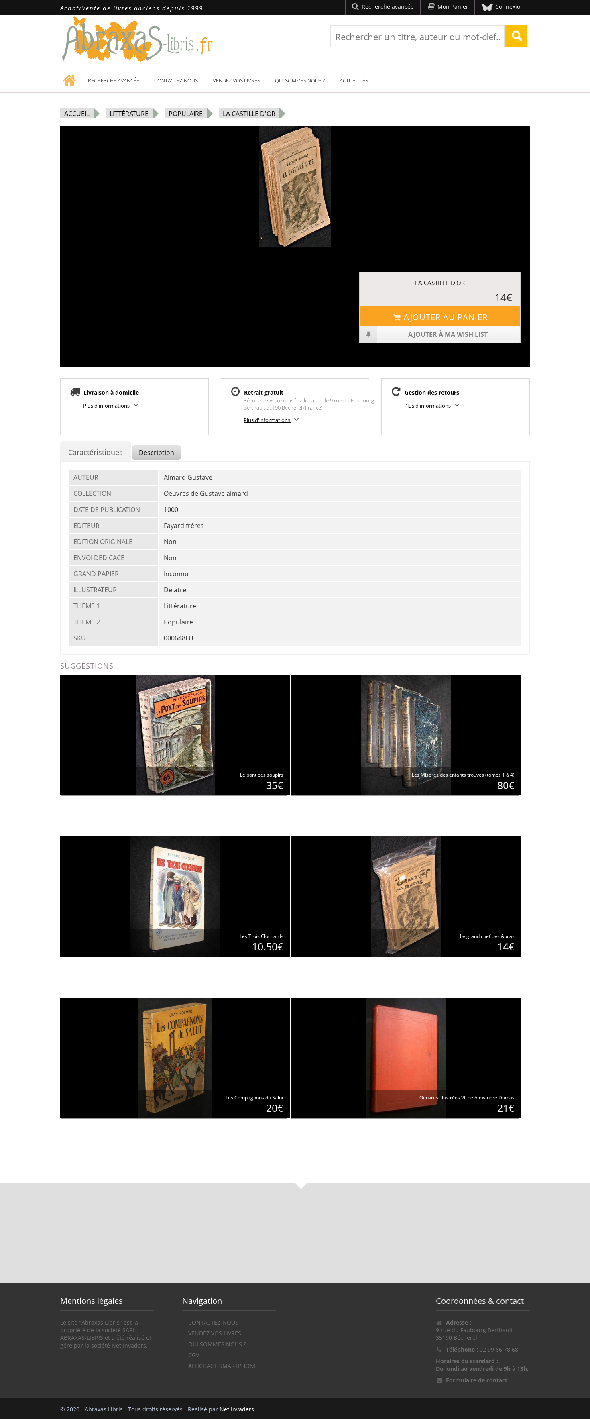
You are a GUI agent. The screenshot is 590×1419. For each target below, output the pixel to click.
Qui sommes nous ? (300, 80)
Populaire (186, 113)
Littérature (129, 113)
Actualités (354, 80)
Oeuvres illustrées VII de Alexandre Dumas (467, 1097)
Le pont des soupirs (261, 774)
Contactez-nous (176, 80)
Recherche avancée (113, 80)
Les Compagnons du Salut (254, 1097)
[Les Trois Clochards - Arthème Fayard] (175, 896)
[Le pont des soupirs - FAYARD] (175, 734)
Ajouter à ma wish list (448, 334)
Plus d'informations (107, 405)
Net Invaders (237, 1409)
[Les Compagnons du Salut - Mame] (175, 1057)
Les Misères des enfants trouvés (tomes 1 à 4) (463, 774)
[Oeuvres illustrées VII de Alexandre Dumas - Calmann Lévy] (406, 1057)
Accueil (77, 113)
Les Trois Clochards (261, 936)
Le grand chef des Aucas (487, 936)
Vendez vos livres (236, 80)
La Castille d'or (249, 113)
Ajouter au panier (446, 317)
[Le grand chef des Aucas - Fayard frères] (406, 896)
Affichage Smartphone (222, 1366)
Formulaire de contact (476, 1380)
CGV (193, 1355)
